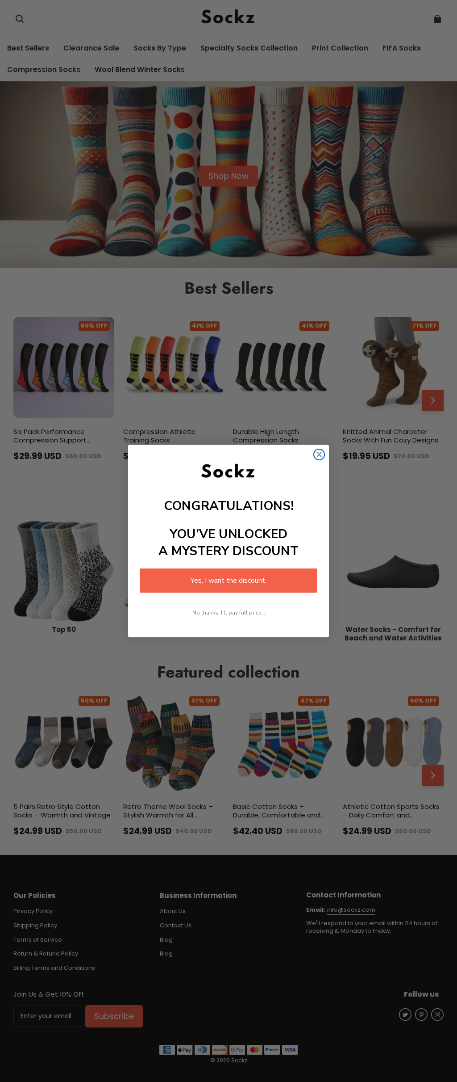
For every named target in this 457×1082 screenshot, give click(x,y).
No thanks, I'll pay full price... (228, 612)
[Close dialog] (319, 454)
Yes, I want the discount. (228, 580)
